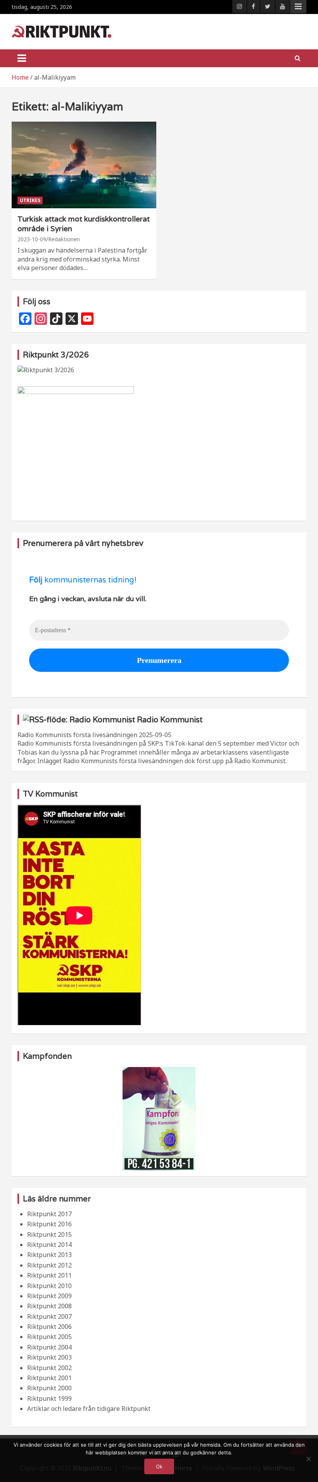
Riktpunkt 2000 (49, 1388)
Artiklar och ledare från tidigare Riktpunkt (88, 1408)
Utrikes (30, 200)
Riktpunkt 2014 (49, 1244)
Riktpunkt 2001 (49, 1378)
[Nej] (308, 1459)
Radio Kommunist (169, 720)
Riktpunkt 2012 (49, 1265)
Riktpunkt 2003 (49, 1357)
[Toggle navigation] (22, 58)
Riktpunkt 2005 (49, 1336)
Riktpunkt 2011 (49, 1275)
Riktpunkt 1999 (49, 1398)
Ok (159, 1466)
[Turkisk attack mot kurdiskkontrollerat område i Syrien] (84, 165)
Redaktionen (64, 239)
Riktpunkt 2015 (49, 1234)
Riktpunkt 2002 (49, 1367)
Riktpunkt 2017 (49, 1214)
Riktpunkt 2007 (49, 1316)
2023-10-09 (31, 239)
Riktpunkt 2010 (49, 1285)
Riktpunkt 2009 (49, 1296)
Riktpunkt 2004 (49, 1347)
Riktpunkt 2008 (49, 1306)
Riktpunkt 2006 (49, 1326)
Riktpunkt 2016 (49, 1224)
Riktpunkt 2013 (49, 1254)
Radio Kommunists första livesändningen (77, 735)
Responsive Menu (298, 6)
